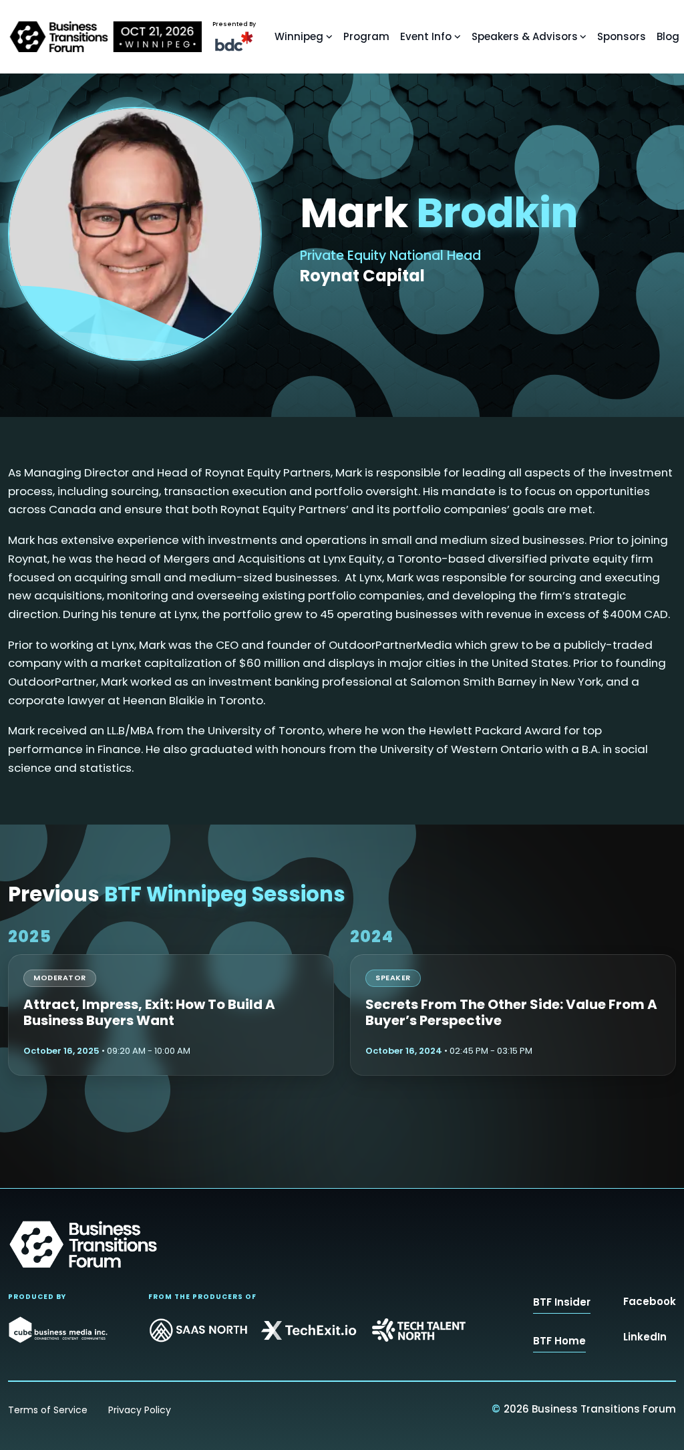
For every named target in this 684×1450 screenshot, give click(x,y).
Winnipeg (299, 36)
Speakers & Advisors (525, 36)
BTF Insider (561, 1302)
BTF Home (559, 1341)
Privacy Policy (139, 1410)
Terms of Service (48, 1410)
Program (366, 36)
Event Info (426, 36)
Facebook (649, 1301)
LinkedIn (645, 1337)
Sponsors (621, 36)
